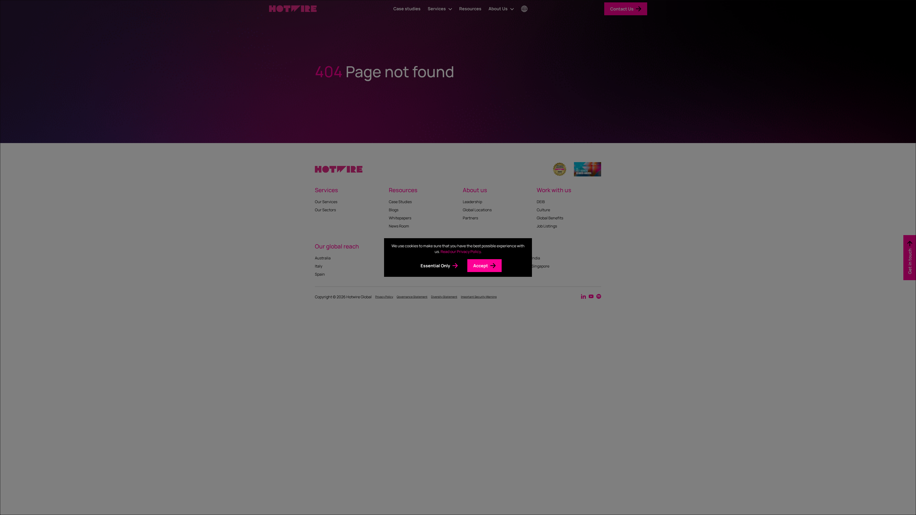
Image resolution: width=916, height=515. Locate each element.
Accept (480, 265)
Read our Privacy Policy (461, 251)
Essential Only (435, 265)
